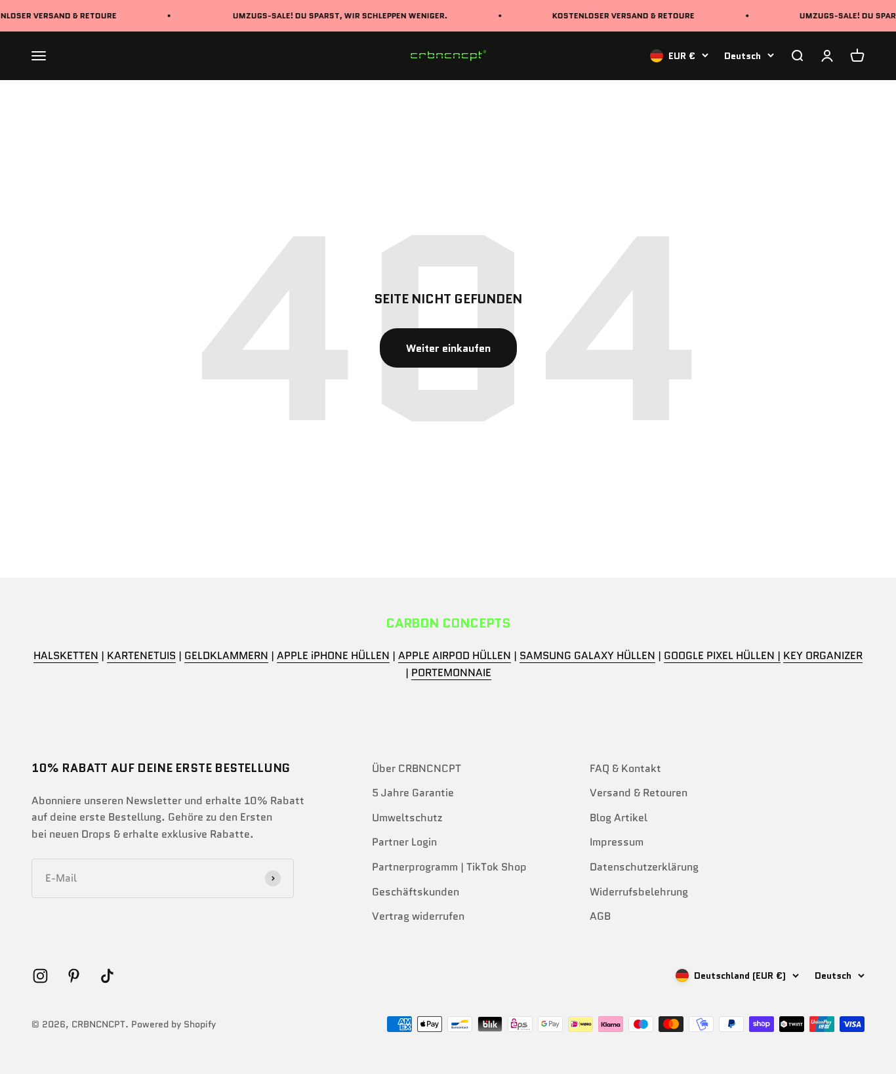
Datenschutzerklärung (644, 866)
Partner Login (404, 841)
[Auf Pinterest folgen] (74, 976)
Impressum (616, 841)
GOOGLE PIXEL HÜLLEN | (722, 655)
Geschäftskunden (415, 891)
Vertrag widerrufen (418, 916)
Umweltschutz (407, 817)
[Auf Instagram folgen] (40, 976)
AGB (600, 916)
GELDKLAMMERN (226, 655)
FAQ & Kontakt (625, 768)
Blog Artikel (618, 817)
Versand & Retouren (638, 792)
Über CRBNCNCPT (416, 768)
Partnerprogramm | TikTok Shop (449, 866)
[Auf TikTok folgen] (107, 976)
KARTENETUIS (141, 655)
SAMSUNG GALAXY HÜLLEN (587, 655)
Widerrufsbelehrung (639, 891)
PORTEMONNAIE (451, 672)
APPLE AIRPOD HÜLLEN (454, 655)
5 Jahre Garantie (413, 792)
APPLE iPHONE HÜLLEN (333, 655)
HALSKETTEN (65, 655)
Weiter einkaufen (448, 348)
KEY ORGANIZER (823, 655)
